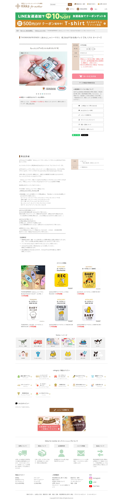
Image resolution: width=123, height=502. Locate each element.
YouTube (96, 486)
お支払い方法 (38, 494)
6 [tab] (47, 94)
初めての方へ (56, 479)
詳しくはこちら (30, 103)
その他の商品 (37, 483)
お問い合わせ (56, 483)
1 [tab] (37, 94)
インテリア (37, 481)
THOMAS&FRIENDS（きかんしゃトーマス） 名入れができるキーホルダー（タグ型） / (32, 294)
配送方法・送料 (75, 478)
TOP (17, 30)
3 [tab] (41, 94)
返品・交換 (74, 483)
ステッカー (37, 478)
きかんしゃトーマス (40, 30)
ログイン (72, 9)
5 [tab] (45, 94)
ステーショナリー (39, 479)
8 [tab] (50, 94)
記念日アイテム (19, 479)
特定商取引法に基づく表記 (59, 478)
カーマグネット (19, 481)
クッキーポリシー (76, 481)
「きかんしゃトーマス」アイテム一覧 (29, 190)
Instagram (96, 478)
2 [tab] (39, 94)
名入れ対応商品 (19, 483)
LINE (94, 482)
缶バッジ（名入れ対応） (27, 30)
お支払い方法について (58, 481)
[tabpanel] (43, 67)
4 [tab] (43, 94)
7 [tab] (48, 94)
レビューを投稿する (63, 410)
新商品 (17, 478)
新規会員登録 (83, 9)
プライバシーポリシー (77, 479)
